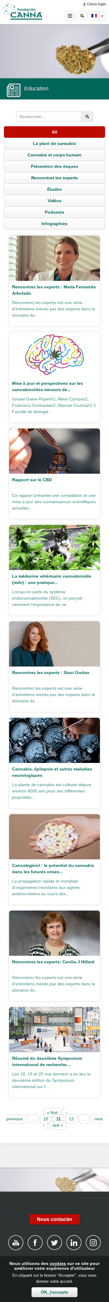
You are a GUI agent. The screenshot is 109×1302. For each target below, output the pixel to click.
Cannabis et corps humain (54, 154)
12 (71, 1118)
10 (45, 1118)
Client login (96, 4)
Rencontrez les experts (54, 177)
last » (58, 1125)
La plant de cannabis (54, 143)
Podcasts (54, 212)
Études (54, 189)
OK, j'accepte (54, 1292)
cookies (58, 1263)
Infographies (54, 223)
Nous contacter (54, 1219)
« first (52, 1112)
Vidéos (54, 200)
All (54, 132)
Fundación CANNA (22, 11)
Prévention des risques (54, 166)
